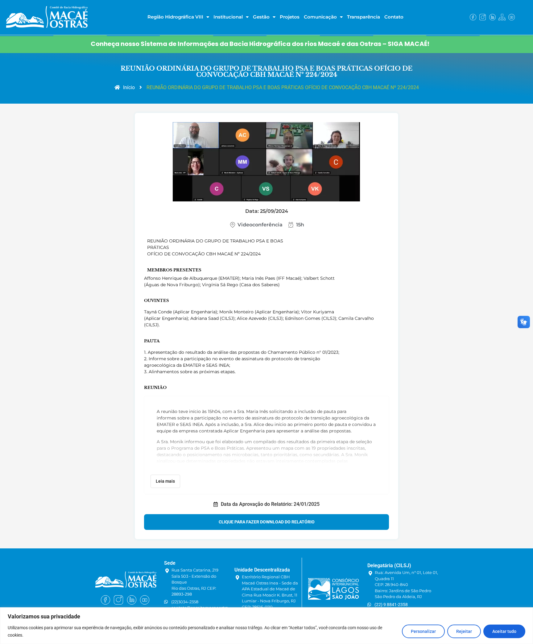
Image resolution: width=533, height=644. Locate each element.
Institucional (228, 17)
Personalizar (423, 631)
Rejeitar (464, 631)
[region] (266, 625)
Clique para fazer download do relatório (267, 521)
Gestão (261, 17)
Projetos (290, 17)
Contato (393, 17)
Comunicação (320, 17)
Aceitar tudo (504, 631)
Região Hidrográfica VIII (175, 17)
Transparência (363, 17)
